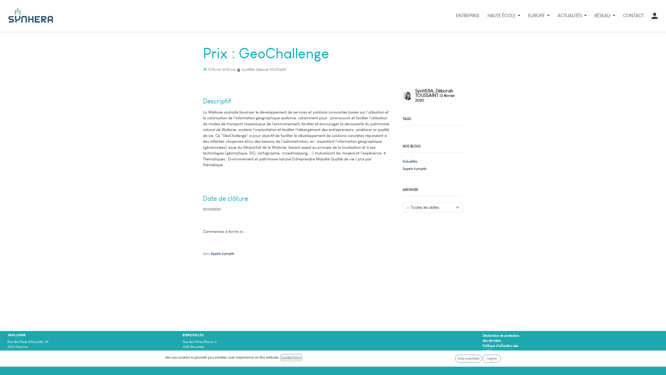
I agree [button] (492, 358)
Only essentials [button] (468, 358)
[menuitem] (468, 16)
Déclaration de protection (501, 336)
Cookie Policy (291, 357)
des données (492, 340)
